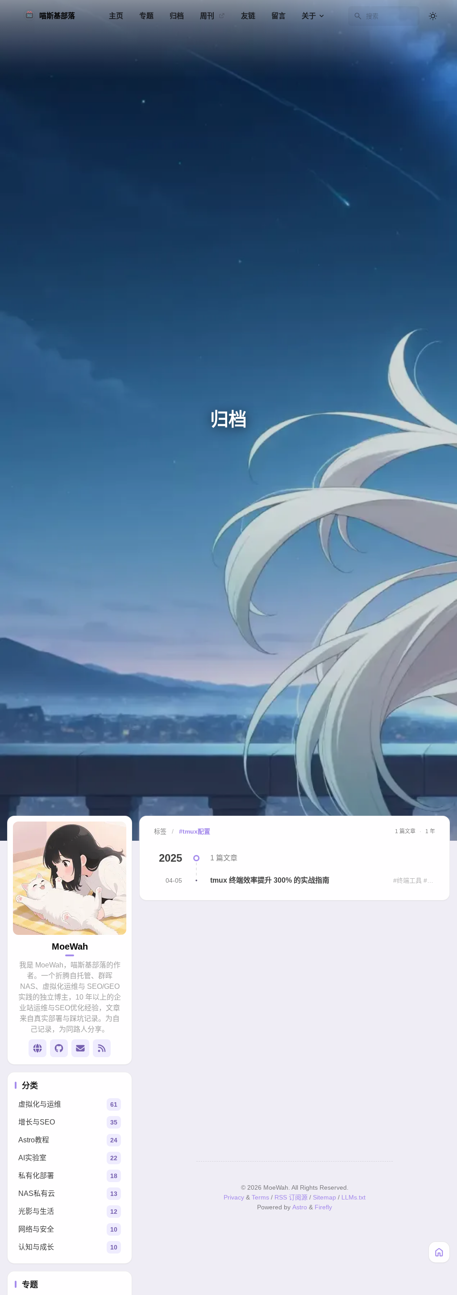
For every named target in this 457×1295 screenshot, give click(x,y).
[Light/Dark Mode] (433, 16)
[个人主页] (37, 1048)
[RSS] (102, 1048)
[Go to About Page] (69, 878)
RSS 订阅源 (290, 1197)
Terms (260, 1197)
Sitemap (324, 1197)
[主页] (439, 1252)
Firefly (323, 1207)
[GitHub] (59, 1048)
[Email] (80, 1048)
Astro (299, 1207)
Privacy (234, 1197)
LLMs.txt (353, 1197)
